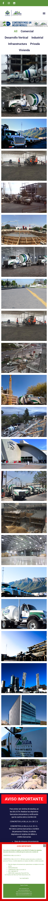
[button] (44, 846)
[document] (24, 450)
